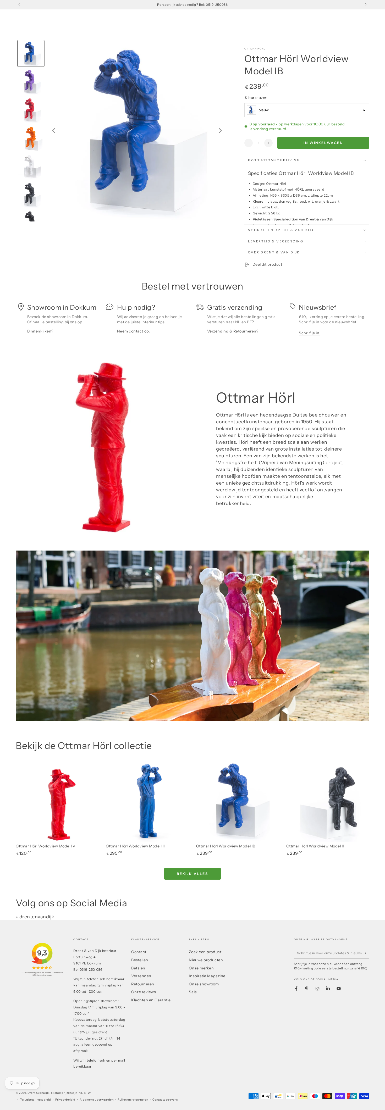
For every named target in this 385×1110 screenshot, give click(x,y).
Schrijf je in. (309, 333)
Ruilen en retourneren (133, 1099)
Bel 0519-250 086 (87, 970)
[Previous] (53, 130)
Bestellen (139, 960)
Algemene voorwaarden (97, 1099)
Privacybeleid (65, 1099)
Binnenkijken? (40, 331)
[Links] (20, 4)
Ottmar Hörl (254, 48)
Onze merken (201, 968)
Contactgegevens (165, 1099)
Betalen (138, 968)
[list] (192, 321)
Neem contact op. (133, 331)
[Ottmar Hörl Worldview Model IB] (237, 800)
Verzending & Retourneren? (232, 331)
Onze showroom (204, 984)
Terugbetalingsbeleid (35, 1099)
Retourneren (142, 984)
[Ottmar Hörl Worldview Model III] (147, 800)
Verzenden (141, 976)
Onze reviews (143, 992)
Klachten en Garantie (151, 1000)
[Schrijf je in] (366, 953)
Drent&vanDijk (39, 1093)
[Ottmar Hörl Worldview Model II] (327, 800)
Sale (193, 992)
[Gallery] (122, 130)
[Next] (220, 130)
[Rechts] (365, 4)
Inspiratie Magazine (207, 976)
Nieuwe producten (206, 960)
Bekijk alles (192, 874)
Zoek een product (205, 952)
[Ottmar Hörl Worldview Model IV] (57, 800)
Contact (138, 952)
